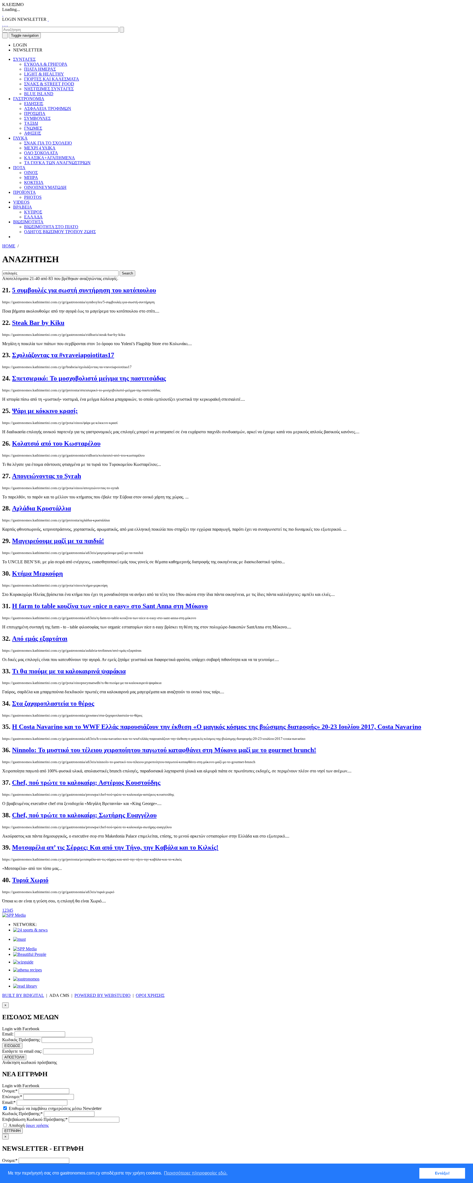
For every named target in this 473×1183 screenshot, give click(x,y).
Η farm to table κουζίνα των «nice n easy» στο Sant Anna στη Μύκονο (110, 606)
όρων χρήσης (37, 1125)
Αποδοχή (28, 1125)
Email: (7, 1034)
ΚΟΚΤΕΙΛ (34, 182)
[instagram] (4, 24)
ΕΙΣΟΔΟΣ (12, 1046)
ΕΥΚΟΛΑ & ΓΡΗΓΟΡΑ (45, 64)
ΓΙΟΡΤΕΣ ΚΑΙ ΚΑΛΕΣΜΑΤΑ (51, 79)
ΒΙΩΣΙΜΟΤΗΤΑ (28, 222)
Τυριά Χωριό (30, 880)
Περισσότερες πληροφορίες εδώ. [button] (195, 1173)
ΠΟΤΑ (19, 167)
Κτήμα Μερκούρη (37, 573)
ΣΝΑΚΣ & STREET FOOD (49, 84)
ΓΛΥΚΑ (20, 138)
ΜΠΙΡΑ (31, 177)
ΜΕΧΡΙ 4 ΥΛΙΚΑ (40, 148)
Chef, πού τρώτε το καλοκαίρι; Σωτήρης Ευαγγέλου (84, 815)
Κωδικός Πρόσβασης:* (22, 1113)
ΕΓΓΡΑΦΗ (12, 1131)
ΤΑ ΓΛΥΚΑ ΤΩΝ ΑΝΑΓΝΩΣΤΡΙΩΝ (57, 162)
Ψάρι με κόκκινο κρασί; (45, 410)
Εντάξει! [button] (442, 1173)
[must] (19, 939)
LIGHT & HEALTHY (44, 74)
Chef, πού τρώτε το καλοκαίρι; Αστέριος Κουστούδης (86, 782)
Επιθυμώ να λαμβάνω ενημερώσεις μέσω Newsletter (55, 1108)
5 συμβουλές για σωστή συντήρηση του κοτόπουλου (84, 290)
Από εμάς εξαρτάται (39, 638)
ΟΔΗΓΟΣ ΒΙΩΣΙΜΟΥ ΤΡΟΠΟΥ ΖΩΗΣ (60, 231)
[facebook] (2, 24)
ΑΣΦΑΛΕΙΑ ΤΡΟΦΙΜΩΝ (47, 108)
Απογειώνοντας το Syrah (46, 476)
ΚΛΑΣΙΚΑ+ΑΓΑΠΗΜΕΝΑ (49, 157)
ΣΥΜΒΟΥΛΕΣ (37, 118)
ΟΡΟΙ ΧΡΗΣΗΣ (150, 995)
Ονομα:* (10, 1091)
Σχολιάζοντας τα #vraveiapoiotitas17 (63, 355)
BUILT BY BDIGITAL (23, 995)
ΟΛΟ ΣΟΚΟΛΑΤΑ (41, 153)
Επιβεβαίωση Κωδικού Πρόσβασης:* (35, 1119)
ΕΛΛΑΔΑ (33, 217)
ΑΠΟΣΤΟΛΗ (14, 1057)
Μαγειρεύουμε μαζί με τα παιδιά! (58, 540)
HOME (8, 246)
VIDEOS (21, 202)
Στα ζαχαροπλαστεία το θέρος (53, 703)
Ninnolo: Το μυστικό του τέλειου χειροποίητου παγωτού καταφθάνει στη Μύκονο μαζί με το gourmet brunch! (164, 750)
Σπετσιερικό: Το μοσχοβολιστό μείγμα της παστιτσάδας (89, 378)
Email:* (9, 1102)
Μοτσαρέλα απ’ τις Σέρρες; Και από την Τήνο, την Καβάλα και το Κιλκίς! (115, 847)
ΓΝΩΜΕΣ (33, 128)
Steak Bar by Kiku (38, 322)
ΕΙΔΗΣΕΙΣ (33, 103)
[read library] (25, 986)
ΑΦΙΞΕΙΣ (32, 133)
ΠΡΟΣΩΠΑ (34, 113)
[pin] (7, 24)
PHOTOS (33, 197)
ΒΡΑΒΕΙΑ (22, 207)
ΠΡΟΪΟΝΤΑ (24, 192)
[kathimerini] (25, 949)
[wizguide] (23, 962)
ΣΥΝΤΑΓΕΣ (24, 59)
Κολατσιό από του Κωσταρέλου (56, 443)
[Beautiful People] (29, 954)
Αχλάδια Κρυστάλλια (41, 508)
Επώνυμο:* (12, 1096)
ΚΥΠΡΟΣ (33, 212)
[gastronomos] (26, 979)
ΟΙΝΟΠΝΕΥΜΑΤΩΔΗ (45, 187)
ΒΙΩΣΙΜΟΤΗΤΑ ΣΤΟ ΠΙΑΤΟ (51, 226)
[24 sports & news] (30, 930)
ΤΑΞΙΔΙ (31, 123)
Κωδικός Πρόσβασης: (21, 1039)
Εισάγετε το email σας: (22, 1051)
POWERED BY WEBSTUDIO (102, 995)
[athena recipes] (27, 970)
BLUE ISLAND (38, 93)
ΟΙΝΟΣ (31, 172)
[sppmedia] (14, 915)
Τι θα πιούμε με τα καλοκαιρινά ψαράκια (69, 671)
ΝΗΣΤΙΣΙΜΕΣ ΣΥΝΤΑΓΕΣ (49, 88)
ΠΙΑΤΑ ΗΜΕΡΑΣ (40, 69)
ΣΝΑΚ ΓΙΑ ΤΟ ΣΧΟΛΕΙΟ (48, 143)
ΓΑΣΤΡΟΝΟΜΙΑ (28, 98)
